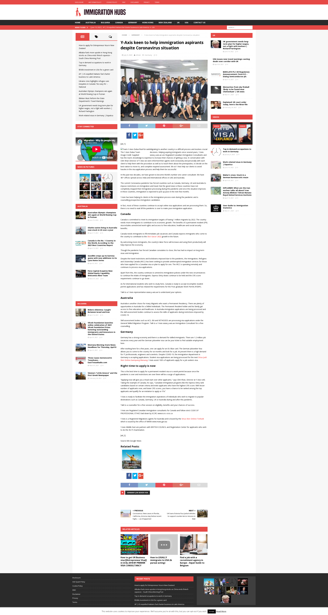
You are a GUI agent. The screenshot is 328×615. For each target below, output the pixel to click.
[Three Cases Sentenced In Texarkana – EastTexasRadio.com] (81, 360)
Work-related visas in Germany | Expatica (96, 115)
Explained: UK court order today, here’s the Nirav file (235, 103)
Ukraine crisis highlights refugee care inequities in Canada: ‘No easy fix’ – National (94, 84)
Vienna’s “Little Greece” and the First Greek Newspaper (102, 374)
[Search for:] (240, 27)
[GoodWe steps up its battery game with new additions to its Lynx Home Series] (81, 258)
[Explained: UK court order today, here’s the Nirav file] (216, 105)
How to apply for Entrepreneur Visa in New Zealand (155, 585)
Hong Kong (147, 22)
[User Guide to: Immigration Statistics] (216, 208)
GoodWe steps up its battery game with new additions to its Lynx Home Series (102, 258)
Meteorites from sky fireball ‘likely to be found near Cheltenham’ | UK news (236, 89)
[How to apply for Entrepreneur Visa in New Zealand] (85, 178)
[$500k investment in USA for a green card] (85, 186)
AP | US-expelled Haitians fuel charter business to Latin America (159, 604)
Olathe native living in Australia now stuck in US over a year (102, 228)
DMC (123, 2)
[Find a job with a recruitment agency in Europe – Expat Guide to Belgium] (194, 544)
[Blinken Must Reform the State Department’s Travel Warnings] (96, 195)
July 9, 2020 (128, 55)
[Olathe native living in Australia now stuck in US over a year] (81, 230)
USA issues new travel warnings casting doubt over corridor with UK (231, 60)
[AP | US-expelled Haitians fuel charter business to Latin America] (96, 186)
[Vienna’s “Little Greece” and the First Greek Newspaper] (81, 376)
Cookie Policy (111, 2)
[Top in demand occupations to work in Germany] (107, 178)
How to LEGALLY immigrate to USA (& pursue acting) (161, 560)
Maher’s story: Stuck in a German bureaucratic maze (235, 176)
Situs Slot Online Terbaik (193, 419)
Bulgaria (105, 22)
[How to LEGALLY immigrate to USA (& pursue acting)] (164, 544)
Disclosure (79, 2)
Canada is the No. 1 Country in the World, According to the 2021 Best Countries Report (102, 242)
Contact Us (199, 22)
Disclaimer (135, 2)
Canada (119, 22)
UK (178, 22)
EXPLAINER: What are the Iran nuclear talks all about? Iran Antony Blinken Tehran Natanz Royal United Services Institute (237, 191)
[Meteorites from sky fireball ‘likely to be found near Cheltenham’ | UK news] (216, 90)
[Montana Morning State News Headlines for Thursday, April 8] (81, 347)
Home (77, 22)
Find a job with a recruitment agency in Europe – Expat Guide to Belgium (192, 561)
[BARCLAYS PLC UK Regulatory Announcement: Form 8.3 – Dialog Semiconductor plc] (216, 74)
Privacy (147, 2)
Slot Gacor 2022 (154, 236)
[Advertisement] (151, 502)
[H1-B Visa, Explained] (225, 133)
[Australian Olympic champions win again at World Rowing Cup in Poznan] (85, 195)
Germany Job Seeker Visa (137, 493)
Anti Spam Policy (95, 2)
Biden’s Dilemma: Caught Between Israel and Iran (99, 311)
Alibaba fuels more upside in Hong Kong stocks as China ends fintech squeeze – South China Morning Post (95, 55)
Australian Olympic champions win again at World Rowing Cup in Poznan (102, 214)
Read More (221, 611)
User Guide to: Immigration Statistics (235, 206)
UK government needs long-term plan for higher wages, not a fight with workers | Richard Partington (96, 108)
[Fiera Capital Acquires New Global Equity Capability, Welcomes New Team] (81, 273)
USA (186, 22)
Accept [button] (211, 611)
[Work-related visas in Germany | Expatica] (216, 165)
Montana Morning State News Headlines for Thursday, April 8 (102, 346)
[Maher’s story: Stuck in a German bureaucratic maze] (216, 178)
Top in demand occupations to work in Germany (237, 150)
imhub (138, 55)
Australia (91, 22)
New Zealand (165, 22)
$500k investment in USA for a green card (96, 69)
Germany (132, 22)
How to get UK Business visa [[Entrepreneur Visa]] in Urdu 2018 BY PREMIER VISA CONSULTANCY (134, 561)
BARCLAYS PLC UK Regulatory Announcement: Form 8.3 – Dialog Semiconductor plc (236, 74)
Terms (157, 2)
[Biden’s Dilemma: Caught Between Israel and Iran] (81, 312)
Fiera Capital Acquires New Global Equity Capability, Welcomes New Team (100, 273)
